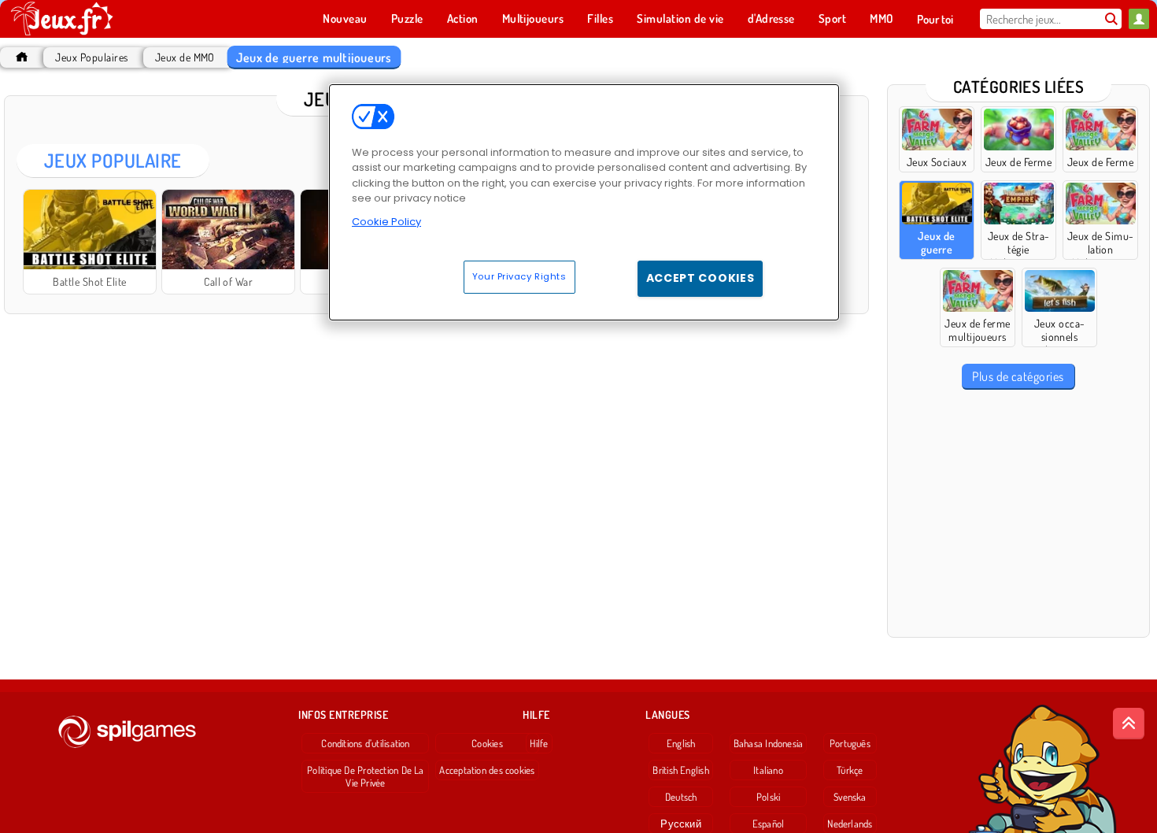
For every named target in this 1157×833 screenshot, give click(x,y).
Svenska (850, 796)
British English (680, 770)
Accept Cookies (700, 278)
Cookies (487, 743)
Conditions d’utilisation (365, 743)
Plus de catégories (1018, 376)
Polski (768, 796)
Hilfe (539, 743)
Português (850, 743)
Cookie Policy (386, 221)
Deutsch (681, 796)
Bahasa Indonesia (769, 743)
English (681, 743)
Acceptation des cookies (486, 770)
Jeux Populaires (91, 57)
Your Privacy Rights (519, 276)
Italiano (768, 770)
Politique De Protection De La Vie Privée (365, 776)
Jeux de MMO (185, 57)
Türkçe (850, 770)
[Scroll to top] (1128, 723)
